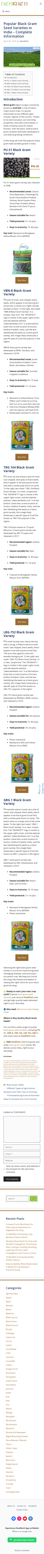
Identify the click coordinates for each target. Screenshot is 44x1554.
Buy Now (22, 280)
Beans (8, 1309)
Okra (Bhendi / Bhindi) (16, 1440)
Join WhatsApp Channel (23, 1540)
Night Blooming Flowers (17, 1436)
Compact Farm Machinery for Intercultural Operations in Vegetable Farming (19, 1227)
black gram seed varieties (15, 1030)
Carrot (9, 1341)
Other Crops (11, 1448)
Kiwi (8, 1400)
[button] (41, 4)
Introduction (11, 77)
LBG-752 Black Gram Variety (18, 89)
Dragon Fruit (12, 1369)
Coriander (10, 1361)
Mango (9, 1412)
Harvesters (11, 1384)
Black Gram (12, 1084)
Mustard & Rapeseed (15, 1432)
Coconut (9, 1357)
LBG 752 (27, 1033)
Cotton (9, 1365)
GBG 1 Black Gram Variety (17, 92)
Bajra (8, 1301)
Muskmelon (11, 1424)
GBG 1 (35, 1033)
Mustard (10, 1428)
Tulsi (8, 1487)
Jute (8, 1396)
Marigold (10, 1416)
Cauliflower (11, 1349)
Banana (9, 1305)
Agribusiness (12, 1293)
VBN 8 (10, 1033)
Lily (7, 1404)
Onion (8, 1444)
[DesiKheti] (14, 4)
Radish (9, 1456)
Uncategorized (12, 1491)
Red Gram (10, 1460)
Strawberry (11, 1480)
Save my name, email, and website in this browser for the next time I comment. (23, 1169)
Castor (9, 1345)
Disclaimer (32, 1506)
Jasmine (9, 1388)
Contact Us (21, 1506)
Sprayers (10, 1476)
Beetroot (10, 1313)
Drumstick (10, 1373)
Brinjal (9, 1329)
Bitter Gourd (11, 1317)
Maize (8, 1408)
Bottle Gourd (12, 1325)
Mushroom (11, 1420)
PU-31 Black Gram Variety (17, 80)
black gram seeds (17, 1045)
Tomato (9, 1484)
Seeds (21, 1084)
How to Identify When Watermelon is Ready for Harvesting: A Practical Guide (22, 1267)
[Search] (33, 1198)
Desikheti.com (31, 997)
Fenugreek (11, 1376)
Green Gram (11, 1380)
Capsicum (10, 1337)
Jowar (8, 1392)
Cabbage (10, 1333)
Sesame (9, 1472)
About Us (11, 1506)
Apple (8, 1297)
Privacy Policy (22, 1510)
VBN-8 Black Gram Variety (17, 83)
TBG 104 (18, 1033)
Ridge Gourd (12, 1464)
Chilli (8, 1353)
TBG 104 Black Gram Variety (18, 86)
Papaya (9, 1452)
